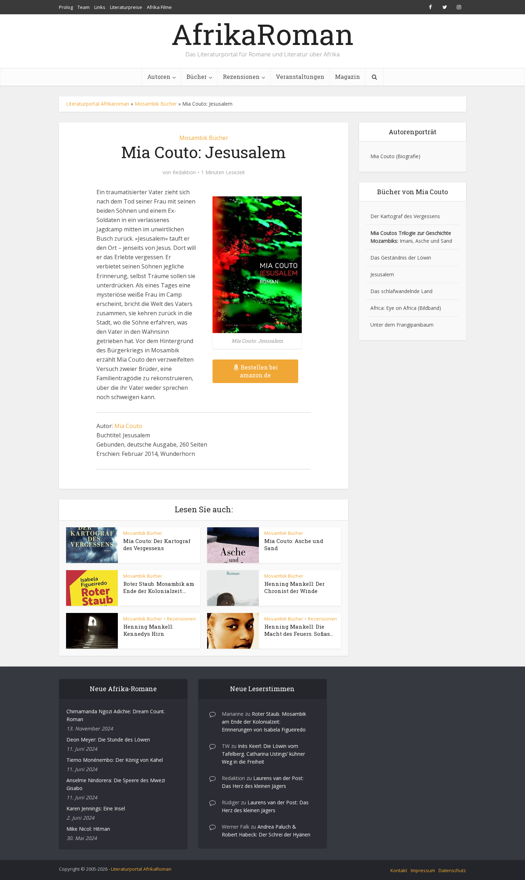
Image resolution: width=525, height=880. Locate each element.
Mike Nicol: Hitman (88, 828)
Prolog (66, 7)
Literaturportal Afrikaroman (97, 103)
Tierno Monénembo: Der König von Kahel (114, 759)
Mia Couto (128, 426)
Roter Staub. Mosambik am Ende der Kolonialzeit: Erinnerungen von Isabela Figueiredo (264, 721)
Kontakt (398, 870)
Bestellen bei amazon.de (259, 371)
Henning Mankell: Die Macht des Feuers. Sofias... (298, 630)
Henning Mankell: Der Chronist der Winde (294, 587)
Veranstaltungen (300, 76)
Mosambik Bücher (156, 103)
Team (84, 7)
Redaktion (184, 172)
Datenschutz (452, 870)
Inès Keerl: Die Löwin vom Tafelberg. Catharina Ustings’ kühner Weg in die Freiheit (263, 754)
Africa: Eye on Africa (393, 308)
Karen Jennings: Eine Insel (95, 808)
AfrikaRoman (262, 34)
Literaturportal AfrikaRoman (141, 869)
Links (99, 7)
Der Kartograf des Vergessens (405, 216)
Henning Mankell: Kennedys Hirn (148, 630)
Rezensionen (241, 76)
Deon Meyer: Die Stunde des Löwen (108, 739)
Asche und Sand (433, 240)
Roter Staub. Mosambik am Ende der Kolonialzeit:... (158, 587)
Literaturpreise (126, 7)
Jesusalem (382, 274)
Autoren (158, 76)
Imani (406, 240)
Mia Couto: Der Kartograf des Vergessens (156, 544)
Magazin (347, 76)
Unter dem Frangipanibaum (402, 324)
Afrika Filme (159, 7)
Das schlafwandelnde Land (401, 291)
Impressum (423, 870)
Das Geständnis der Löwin (400, 257)
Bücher (196, 76)
